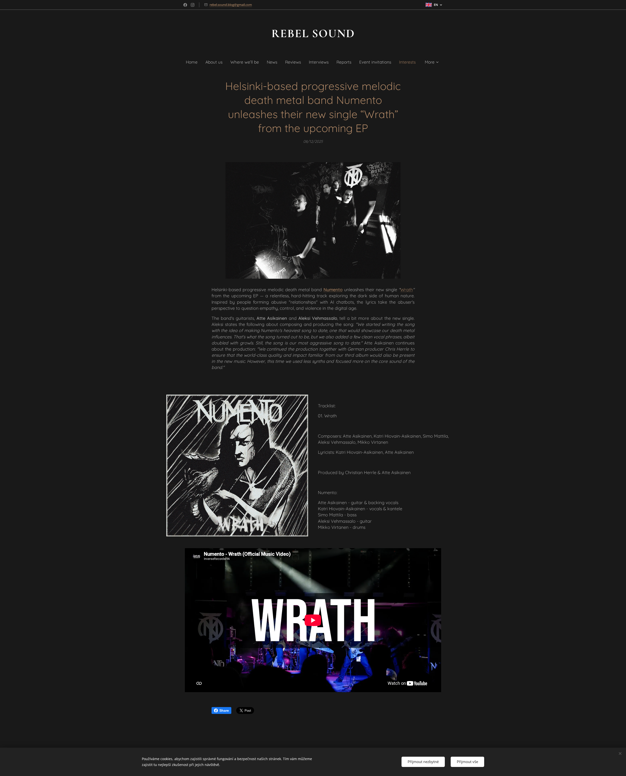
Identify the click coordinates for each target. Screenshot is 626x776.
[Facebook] (185, 5)
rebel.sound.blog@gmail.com (231, 4)
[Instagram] (193, 5)
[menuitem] (193, 62)
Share (224, 710)
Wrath (406, 289)
